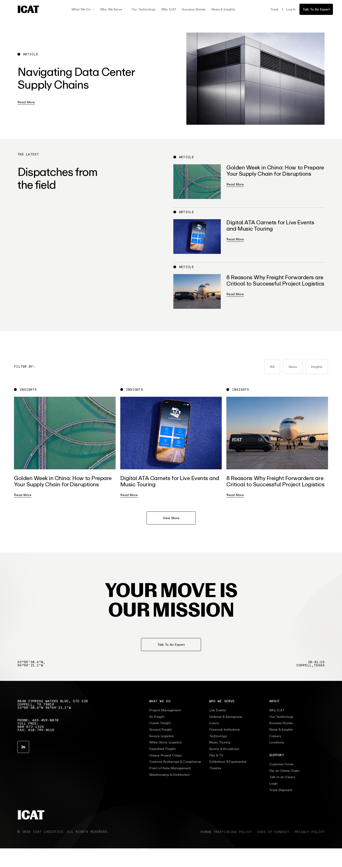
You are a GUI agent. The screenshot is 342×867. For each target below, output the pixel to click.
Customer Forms (281, 764)
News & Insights (223, 9)
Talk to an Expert (282, 777)
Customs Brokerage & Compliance (175, 761)
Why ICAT (168, 9)
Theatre (215, 768)
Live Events (217, 710)
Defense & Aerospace (225, 717)
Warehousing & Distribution (169, 774)
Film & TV (216, 755)
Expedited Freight (162, 749)
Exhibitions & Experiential (228, 761)
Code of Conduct (273, 832)
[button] (83, 9)
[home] (28, 9)
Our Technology (143, 9)
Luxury (214, 723)
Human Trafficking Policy (226, 832)
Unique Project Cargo (165, 755)
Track (274, 9)
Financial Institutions (224, 729)
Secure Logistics (161, 736)
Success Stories (194, 9)
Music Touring (219, 742)
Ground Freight (160, 729)
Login (273, 783)
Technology (218, 736)
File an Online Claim (284, 771)
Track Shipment (280, 790)
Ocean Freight (160, 723)
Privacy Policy (310, 832)
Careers (275, 736)
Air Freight (156, 717)
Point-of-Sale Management (170, 768)
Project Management (165, 710)
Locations (276, 742)
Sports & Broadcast (224, 749)
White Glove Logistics (165, 742)
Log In (291, 9)
